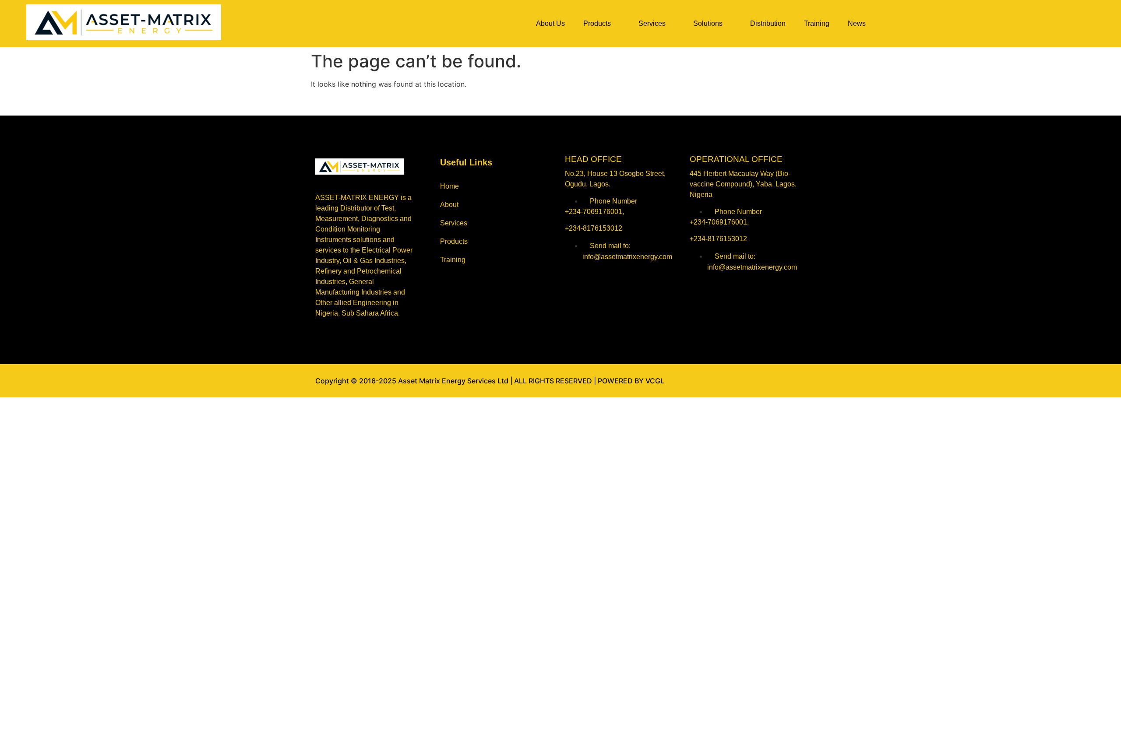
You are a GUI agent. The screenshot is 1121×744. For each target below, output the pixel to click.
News (857, 23)
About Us (550, 23)
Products (597, 23)
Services (652, 23)
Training (816, 23)
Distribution (768, 23)
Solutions (708, 23)
